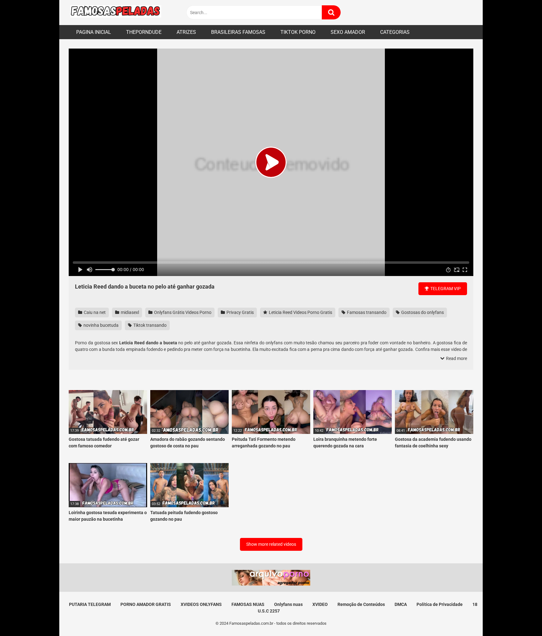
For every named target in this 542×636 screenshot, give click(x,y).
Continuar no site (271, 359)
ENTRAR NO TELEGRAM (271, 341)
